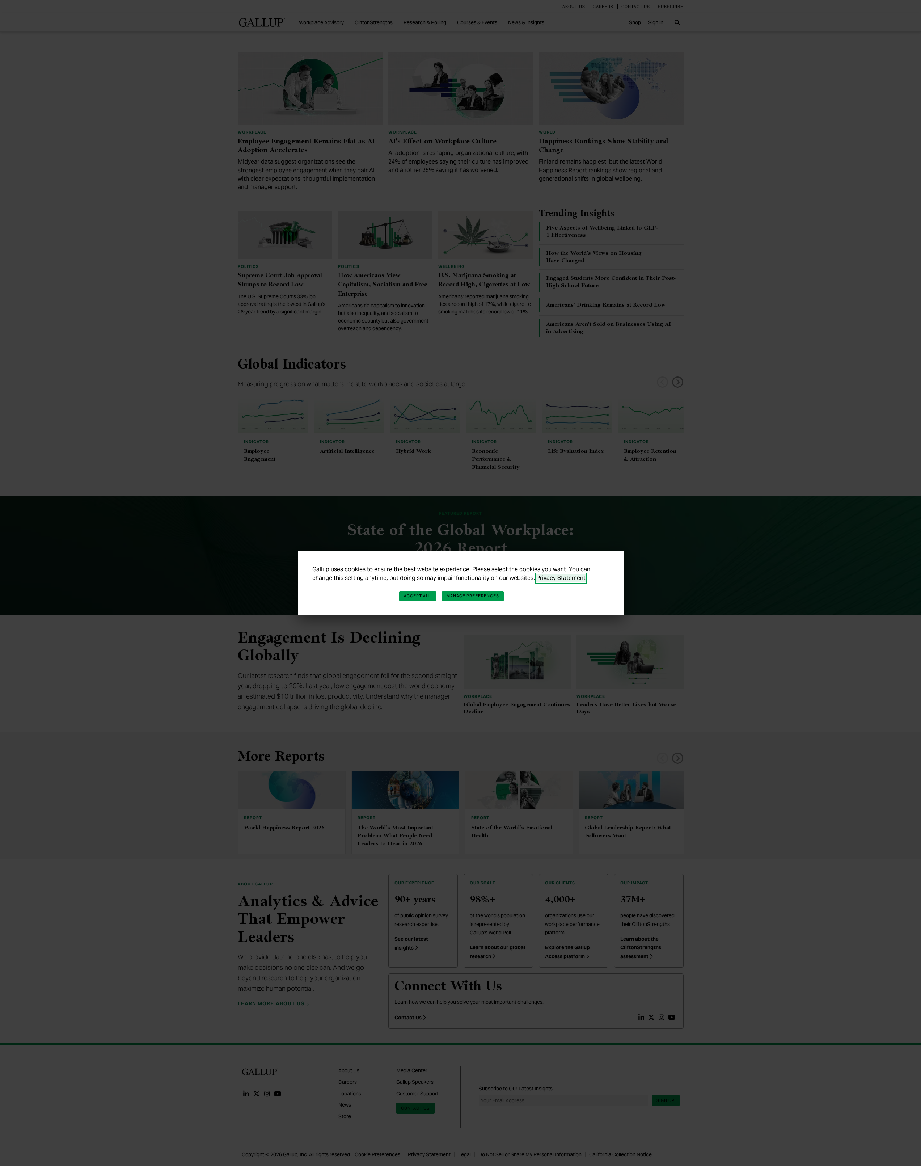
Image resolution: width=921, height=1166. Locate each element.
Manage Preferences (473, 595)
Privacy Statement (561, 578)
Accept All (417, 595)
